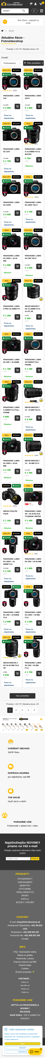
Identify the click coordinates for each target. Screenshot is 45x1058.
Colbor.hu (25, 992)
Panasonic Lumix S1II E (33, 97)
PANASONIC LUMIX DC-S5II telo (33, 257)
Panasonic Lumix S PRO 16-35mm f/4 (11, 307)
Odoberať (35, 859)
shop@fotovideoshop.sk (28, 922)
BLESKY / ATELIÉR (25, 902)
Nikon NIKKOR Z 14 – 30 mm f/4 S (32, 462)
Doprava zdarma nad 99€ (25, 962)
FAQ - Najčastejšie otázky (25, 952)
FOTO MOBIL (25, 889)
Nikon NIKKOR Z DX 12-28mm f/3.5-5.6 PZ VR (33, 308)
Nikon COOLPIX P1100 (10, 512)
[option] (28, 22)
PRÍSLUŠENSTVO (25, 892)
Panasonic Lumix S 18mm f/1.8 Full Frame (11, 409)
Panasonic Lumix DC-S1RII (11, 203)
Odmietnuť (22, 1052)
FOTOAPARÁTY (25, 879)
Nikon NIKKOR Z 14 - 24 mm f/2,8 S (32, 408)
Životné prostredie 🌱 (25, 972)
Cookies (25, 968)
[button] (40, 1049)
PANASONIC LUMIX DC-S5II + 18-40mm (11, 361)
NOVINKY (25, 1008)
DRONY (25, 896)
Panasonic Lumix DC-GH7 (11, 150)
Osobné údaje (25, 965)
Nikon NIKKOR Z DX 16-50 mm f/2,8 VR (11, 665)
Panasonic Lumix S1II (11, 97)
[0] (40, 4)
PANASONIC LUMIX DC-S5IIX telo (33, 203)
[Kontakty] (31, 4)
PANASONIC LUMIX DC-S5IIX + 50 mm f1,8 (33, 614)
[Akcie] (5, 22)
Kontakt (25, 939)
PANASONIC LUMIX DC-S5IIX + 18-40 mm (11, 258)
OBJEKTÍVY (25, 886)
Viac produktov (22, 696)
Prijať (22, 1044)
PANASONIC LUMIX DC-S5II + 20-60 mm (33, 560)
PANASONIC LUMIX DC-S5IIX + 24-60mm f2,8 (11, 561)
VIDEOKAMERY (25, 882)
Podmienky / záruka (25, 958)
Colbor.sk (24, 982)
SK (34, 11)
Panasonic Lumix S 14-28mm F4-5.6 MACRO (33, 151)
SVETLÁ (25, 899)
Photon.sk (25, 989)
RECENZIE (25, 1012)
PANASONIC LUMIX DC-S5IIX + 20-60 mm (11, 463)
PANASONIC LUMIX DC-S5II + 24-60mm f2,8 (11, 614)
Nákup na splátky (25, 955)
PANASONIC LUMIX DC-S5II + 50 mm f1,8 (33, 665)
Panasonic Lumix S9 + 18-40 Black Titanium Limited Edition (33, 514)
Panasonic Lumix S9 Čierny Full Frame (33, 362)
